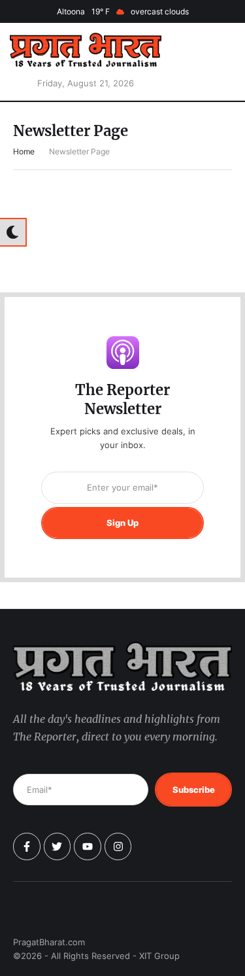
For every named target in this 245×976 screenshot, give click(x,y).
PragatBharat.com (49, 942)
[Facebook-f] (27, 846)
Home (24, 151)
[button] (215, 61)
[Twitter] (57, 846)
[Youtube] (87, 846)
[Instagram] (118, 846)
